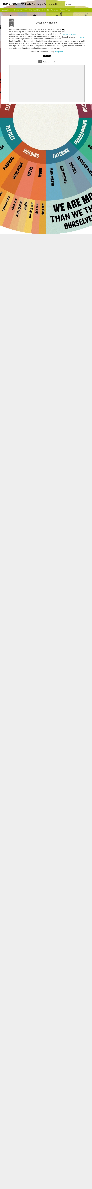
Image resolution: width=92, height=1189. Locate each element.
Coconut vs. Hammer (47, 22)
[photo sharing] (63, 32)
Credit (68, 10)
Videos (62, 10)
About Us (23, 10)
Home (16, 10)
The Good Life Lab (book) (39, 10)
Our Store (54, 10)
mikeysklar (81, 37)
